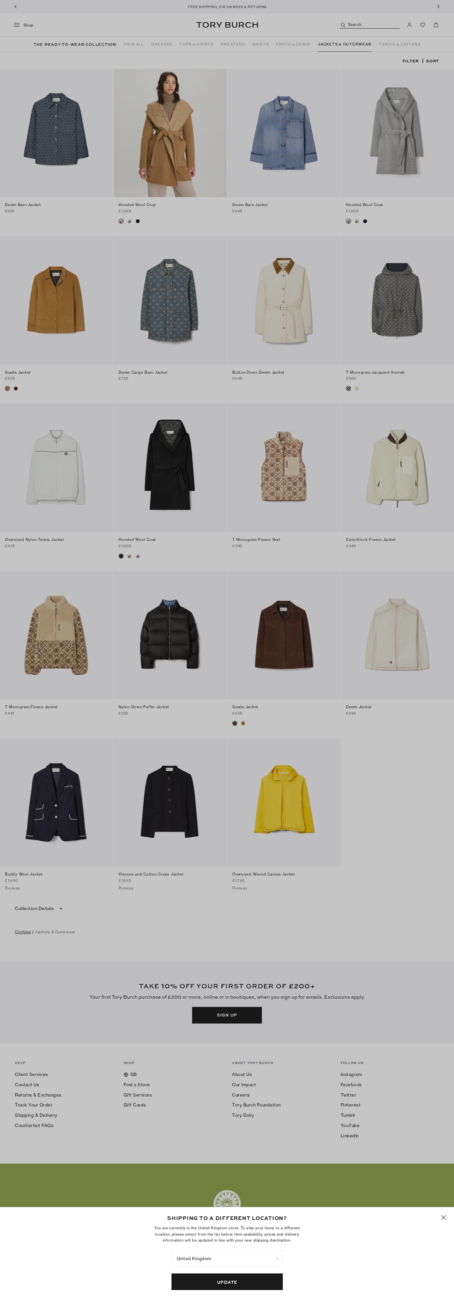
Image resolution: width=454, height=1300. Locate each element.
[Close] (443, 1217)
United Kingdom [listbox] (194, 1258)
